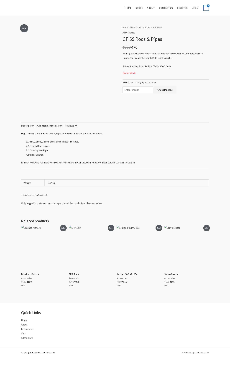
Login (195, 8)
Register (182, 8)
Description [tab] (27, 125)
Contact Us (166, 8)
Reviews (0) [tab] (71, 125)
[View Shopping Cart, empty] (206, 8)
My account (27, 329)
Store (139, 8)
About (151, 8)
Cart (23, 333)
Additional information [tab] (49, 125)
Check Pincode (165, 89)
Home (128, 8)
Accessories (135, 27)
